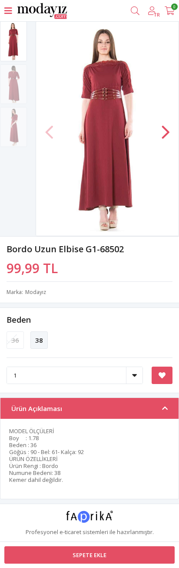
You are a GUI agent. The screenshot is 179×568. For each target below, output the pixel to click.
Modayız (35, 292)
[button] (165, 128)
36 (15, 340)
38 (39, 340)
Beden (19, 319)
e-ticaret (70, 532)
